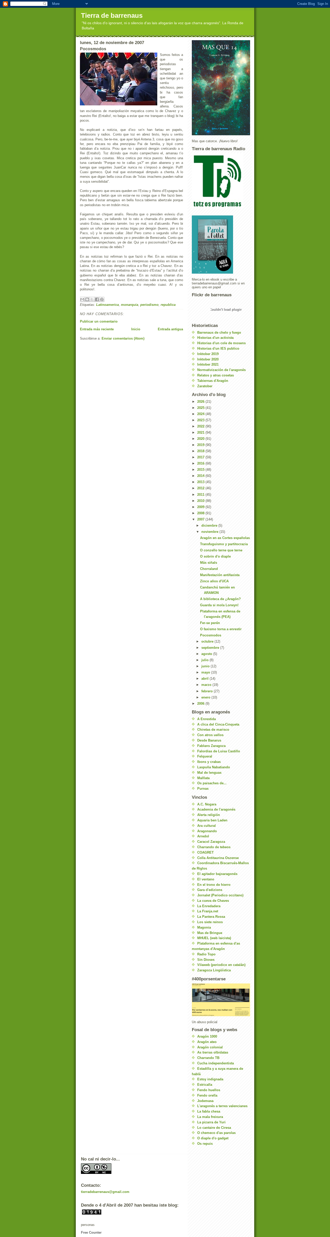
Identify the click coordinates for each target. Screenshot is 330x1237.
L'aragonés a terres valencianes (222, 1106)
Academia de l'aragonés (216, 809)
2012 (201, 488)
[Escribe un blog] (87, 299)
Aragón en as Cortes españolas (225, 538)
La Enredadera (208, 906)
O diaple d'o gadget (212, 1138)
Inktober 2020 (208, 359)
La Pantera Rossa (211, 917)
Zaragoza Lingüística (214, 970)
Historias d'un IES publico (218, 348)
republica (168, 305)
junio (206, 666)
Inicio (135, 329)
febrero (207, 691)
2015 (201, 470)
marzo (206, 685)
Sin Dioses (205, 960)
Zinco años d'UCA (214, 581)
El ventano (205, 879)
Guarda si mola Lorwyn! (219, 605)
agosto (207, 654)
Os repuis (205, 1144)
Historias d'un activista (215, 338)
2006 (201, 703)
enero (206, 697)
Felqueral (204, 756)
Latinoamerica (107, 305)
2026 (201, 401)
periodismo (149, 305)
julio (205, 660)
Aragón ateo (207, 1042)
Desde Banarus (209, 740)
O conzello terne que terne (221, 550)
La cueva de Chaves (213, 901)
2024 (201, 414)
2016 (201, 463)
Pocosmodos (210, 635)
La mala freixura (210, 1117)
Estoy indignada (210, 1079)
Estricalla (204, 1085)
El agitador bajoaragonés (217, 874)
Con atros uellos (210, 735)
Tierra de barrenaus (112, 15)
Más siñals (208, 563)
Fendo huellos (208, 1090)
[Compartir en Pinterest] (101, 299)
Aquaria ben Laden (212, 820)
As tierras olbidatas (212, 1052)
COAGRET (205, 852)
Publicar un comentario (99, 321)
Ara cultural (206, 826)
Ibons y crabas (209, 762)
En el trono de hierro (213, 885)
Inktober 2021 (208, 364)
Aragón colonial (210, 1047)
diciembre (209, 525)
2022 (201, 426)
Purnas (203, 788)
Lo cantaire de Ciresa (214, 1128)
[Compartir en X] (92, 299)
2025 (201, 408)
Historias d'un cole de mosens (221, 343)
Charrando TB (208, 1058)
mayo (206, 672)
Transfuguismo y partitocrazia (224, 544)
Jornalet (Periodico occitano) (220, 895)
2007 (201, 519)
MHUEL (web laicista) (214, 938)
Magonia (204, 927)
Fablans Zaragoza (211, 746)
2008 (201, 513)
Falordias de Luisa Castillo (218, 751)
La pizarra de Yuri (211, 1122)
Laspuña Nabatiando (213, 767)
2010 (201, 501)
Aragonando (207, 831)
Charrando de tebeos (213, 847)
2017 (201, 457)
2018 (201, 451)
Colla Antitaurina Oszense (218, 858)
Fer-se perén (210, 623)
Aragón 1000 (207, 1036)
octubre (207, 641)
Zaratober (204, 386)
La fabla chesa (208, 1111)
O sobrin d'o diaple (215, 556)
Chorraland (209, 569)
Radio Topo (206, 954)
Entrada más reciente (97, 329)
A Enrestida (206, 719)
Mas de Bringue (209, 933)
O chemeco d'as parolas (216, 1133)
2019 (201, 445)
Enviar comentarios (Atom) (123, 338)
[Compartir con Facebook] (97, 299)
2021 (201, 432)
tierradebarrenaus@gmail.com (105, 1192)
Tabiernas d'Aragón (212, 381)
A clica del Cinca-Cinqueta (218, 724)
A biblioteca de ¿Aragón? (220, 599)
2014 (201, 476)
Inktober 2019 (208, 354)
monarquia (129, 305)
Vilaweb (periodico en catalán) (221, 965)
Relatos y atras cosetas (215, 375)
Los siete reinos (210, 922)
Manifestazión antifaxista (220, 575)
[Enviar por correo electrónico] (82, 299)
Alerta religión (208, 815)
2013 (201, 482)
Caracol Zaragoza (211, 842)
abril (205, 678)
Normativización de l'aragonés (221, 370)
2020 (201, 439)
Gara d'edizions (209, 890)
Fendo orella (207, 1095)
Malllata (203, 778)
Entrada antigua (170, 329)
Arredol (203, 836)
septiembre (210, 648)
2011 (201, 495)
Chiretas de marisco (213, 729)
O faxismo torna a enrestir (221, 629)
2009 (201, 507)
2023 (201, 420)
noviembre (210, 532)
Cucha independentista (215, 1063)
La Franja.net (207, 911)
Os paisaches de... (212, 783)
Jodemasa (205, 1101)
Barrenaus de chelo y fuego (219, 332)
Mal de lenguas (209, 773)
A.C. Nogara (206, 804)
